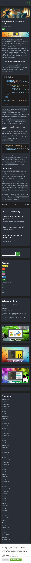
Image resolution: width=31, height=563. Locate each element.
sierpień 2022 (5, 464)
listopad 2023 (5, 428)
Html (10, 221)
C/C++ (3, 292)
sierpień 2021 (5, 493)
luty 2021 (4, 508)
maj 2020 (4, 525)
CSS (3, 29)
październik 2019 (6, 539)
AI (2, 284)
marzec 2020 (5, 530)
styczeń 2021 (5, 510)
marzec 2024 (5, 418)
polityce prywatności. (23, 556)
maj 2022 (4, 472)
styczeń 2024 (5, 423)
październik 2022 (6, 459)
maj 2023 (4, 443)
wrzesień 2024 (5, 404)
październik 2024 (6, 401)
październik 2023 (6, 430)
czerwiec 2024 (5, 411)
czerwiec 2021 (5, 498)
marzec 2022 (5, 476)
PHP (3, 287)
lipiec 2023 (4, 438)
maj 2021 (4, 501)
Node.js (3, 279)
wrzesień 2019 (5, 542)
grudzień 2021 (5, 484)
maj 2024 (4, 413)
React (3, 271)
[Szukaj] (18, 253)
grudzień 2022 (5, 455)
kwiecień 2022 (5, 474)
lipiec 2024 (4, 409)
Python (15, 239)
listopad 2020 (5, 515)
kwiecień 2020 (5, 527)
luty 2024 (4, 421)
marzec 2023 (5, 447)
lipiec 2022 (4, 467)
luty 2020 (4, 532)
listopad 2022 (5, 457)
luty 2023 (4, 450)
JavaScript (5, 221)
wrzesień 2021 (5, 491)
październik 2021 (6, 489)
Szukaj (3, 250)
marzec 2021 (5, 505)
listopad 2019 (5, 537)
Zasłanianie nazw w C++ (8, 310)
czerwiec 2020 (5, 522)
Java (3, 290)
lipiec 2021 (4, 496)
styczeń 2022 (5, 481)
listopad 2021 (5, 486)
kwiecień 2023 (5, 445)
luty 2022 (4, 479)
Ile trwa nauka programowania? (13, 227)
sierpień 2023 (5, 435)
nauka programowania (19, 221)
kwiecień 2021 (5, 503)
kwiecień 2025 (5, 399)
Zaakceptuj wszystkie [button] (16, 559)
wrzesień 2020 (5, 517)
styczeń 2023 (5, 452)
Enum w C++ (5, 308)
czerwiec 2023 (5, 440)
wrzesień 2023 (5, 433)
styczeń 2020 (5, 534)
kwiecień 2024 (5, 416)
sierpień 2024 (5, 406)
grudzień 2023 (5, 426)
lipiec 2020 (4, 520)
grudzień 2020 (5, 513)
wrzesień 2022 (5, 462)
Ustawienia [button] (5, 559)
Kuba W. (5, 3)
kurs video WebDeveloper (22, 196)
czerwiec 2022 (5, 469)
